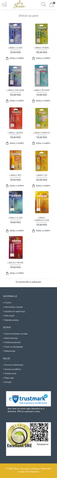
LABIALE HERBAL (41, 47)
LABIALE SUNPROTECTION (41, 218)
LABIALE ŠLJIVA (15, 217)
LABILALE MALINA (15, 262)
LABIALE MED (15, 175)
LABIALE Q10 (41, 175)
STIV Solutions (32, 471)
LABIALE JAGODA (15, 132)
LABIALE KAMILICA (41, 132)
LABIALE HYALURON (15, 90)
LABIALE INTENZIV (42, 90)
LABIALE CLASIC (15, 47)
